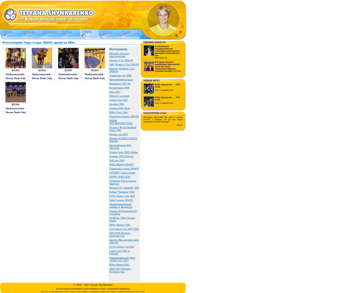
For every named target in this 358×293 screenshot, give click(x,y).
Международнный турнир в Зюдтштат (120, 205)
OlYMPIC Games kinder (122, 172)
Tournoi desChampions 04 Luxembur (123, 212)
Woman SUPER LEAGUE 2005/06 (123, 140)
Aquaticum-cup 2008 (120, 75)
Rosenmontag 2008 (119, 87)
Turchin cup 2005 (118, 134)
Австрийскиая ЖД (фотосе (120, 146)
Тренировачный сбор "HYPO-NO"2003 (122, 259)
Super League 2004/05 (121, 200)
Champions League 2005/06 (124, 116)
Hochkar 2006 (116, 104)
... (168, 67)
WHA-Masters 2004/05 (121, 164)
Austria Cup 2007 (118, 100)
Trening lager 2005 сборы (123, 152)
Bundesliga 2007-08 (119, 83)
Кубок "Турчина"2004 (121, 192)
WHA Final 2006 (118, 112)
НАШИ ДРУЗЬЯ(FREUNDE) (121, 122)
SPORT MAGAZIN (119, 176)
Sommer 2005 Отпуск (121, 156)
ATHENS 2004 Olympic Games (122, 219)
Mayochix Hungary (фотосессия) (119, 55)
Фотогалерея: (118, 49)
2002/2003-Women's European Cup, (120, 270)
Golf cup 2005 (117, 160)
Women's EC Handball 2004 (124, 187)
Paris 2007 (114, 92)
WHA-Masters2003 (119, 264)
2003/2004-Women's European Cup (120, 234)
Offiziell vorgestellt (119, 96)
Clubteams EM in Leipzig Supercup (122, 182)
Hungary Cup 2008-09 (121, 60)
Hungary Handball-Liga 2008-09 (121, 70)
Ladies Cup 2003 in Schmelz (119, 252)
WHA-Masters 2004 (119, 225)
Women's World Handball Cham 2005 (122, 129)
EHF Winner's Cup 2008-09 (124, 64)
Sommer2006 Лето (119, 108)
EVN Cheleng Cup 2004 (122, 196)
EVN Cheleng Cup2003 (121, 246)
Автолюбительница (121, 79)
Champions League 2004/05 (124, 168)
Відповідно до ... (167, 52)
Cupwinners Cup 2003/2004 (124, 229)
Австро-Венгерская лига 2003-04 (124, 241)
